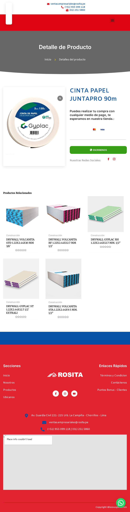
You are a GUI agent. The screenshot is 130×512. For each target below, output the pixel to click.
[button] (112, 20)
